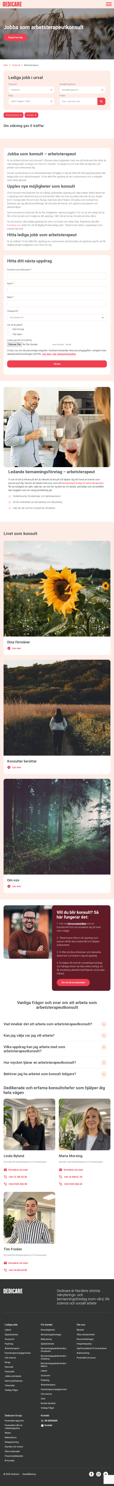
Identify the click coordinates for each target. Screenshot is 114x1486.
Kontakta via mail (18, 1169)
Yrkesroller (10, 1385)
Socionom (9, 1339)
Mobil (9, 297)
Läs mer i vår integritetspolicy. (59, 354)
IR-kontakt (9, 1460)
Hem (6, 65)
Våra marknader (12, 1451)
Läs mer (16, 648)
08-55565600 (51, 1420)
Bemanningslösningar (51, 1334)
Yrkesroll (16, 65)
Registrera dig (15, 37)
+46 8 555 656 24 (73, 1184)
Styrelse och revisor (14, 1446)
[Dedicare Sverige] (12, 4)
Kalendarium (11, 1437)
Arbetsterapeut (12, 1348)
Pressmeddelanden (14, 1456)
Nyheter (80, 1330)
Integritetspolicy (84, 1344)
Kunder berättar (48, 1403)
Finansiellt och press (86, 1358)
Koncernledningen (85, 1339)
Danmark (9, 1367)
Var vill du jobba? (15, 325)
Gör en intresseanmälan (73, 982)
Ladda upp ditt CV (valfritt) (19, 340)
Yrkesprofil (12, 311)
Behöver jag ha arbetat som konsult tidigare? (40, 1074)
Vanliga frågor (11, 1390)
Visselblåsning (29, 1474)
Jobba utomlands (13, 1376)
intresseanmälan (76, 923)
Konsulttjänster (48, 1330)
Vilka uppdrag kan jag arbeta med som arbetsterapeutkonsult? (34, 1049)
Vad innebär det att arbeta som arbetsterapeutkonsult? (48, 1024)
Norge (7, 1362)
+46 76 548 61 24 (73, 1177)
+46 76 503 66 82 (17, 1270)
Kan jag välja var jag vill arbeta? (29, 1035)
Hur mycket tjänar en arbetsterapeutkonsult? (40, 1062)
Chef (43, 1399)
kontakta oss (14, 225)
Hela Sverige (18, 329)
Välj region (17, 334)
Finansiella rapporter (14, 1420)
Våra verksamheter (86, 1334)
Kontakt (48, 1425)
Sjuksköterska (11, 1334)
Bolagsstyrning (12, 1442)
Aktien (8, 1433)
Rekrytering (46, 1339)
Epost (9, 283)
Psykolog (9, 1344)
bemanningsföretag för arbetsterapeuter (82, 483)
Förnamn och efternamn (18, 269)
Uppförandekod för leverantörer (92, 1348)
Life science (10, 1358)
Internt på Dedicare (14, 1381)
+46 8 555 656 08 (17, 1184)
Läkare (8, 1330)
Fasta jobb (9, 1371)
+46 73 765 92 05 (17, 1177)
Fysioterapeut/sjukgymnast (18, 1353)
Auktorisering (83, 1353)
